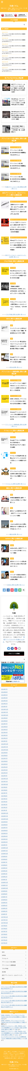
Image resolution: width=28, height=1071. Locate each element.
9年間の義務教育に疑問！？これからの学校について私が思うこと (18, 500)
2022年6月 (4, 761)
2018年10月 (4, 888)
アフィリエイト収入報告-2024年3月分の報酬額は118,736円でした (18, 179)
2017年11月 (4, 920)
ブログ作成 (14, 1051)
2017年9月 (4, 925)
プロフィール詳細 (14, 653)
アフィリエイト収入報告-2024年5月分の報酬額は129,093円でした (18, 166)
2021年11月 (4, 781)
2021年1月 (4, 810)
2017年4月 (4, 940)
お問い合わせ (20, 1058)
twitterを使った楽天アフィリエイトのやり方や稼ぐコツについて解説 (18, 550)
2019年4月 (4, 871)
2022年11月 (4, 747)
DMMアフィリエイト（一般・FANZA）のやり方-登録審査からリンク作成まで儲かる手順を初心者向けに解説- (14, 1027)
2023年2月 (4, 738)
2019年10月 (4, 853)
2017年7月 (4, 931)
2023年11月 (4, 712)
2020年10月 (4, 819)
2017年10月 (4, 923)
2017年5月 (4, 937)
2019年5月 (4, 868)
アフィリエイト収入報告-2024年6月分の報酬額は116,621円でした (18, 152)
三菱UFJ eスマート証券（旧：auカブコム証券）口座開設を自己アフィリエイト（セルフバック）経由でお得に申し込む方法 (18, 209)
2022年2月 (4, 773)
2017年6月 (4, 934)
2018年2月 (4, 911)
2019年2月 (4, 876)
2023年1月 (4, 741)
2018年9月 (4, 891)
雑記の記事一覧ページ (16, 534)
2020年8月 (4, 825)
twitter (11, 1054)
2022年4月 (4, 767)
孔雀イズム (14, 6)
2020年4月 (4, 836)
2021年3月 (4, 804)
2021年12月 (4, 778)
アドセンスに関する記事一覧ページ (16, 484)
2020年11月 (4, 816)
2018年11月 (4, 885)
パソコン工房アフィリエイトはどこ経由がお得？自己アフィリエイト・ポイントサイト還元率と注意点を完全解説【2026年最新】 (18, 227)
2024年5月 (4, 695)
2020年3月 (4, 839)
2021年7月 (4, 793)
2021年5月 (4, 799)
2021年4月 (4, 801)
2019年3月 (4, 874)
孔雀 (2, 1018)
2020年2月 (4, 842)
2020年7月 (4, 827)
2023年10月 (4, 715)
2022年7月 (4, 758)
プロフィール (13, 1056)
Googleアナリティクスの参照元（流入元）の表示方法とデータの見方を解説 (18, 359)
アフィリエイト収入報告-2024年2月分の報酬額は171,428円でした (14, 1006)
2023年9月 (4, 718)
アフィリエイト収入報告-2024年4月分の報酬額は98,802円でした (14, 997)
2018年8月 (4, 894)
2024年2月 (4, 703)
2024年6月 (4, 692)
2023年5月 (4, 729)
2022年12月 (4, 744)
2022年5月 (4, 764)
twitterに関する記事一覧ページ (16, 585)
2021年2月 (4, 807)
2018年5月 (4, 902)
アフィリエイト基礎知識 (18, 1053)
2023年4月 (4, 732)
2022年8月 (4, 755)
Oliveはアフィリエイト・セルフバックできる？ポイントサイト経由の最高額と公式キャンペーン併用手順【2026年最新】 (18, 245)
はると (17, 1035)
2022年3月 (4, 770)
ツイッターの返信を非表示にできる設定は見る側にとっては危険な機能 (18, 577)
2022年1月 (4, 776)
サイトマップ (21, 1056)
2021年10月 (4, 784)
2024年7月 (4, 689)
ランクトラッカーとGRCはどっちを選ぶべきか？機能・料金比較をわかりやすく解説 (18, 331)
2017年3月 (4, 943)
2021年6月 (4, 796)
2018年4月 (4, 905)
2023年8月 (4, 721)
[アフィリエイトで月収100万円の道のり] (16, 590)
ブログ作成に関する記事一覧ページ (16, 314)
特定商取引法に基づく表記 (10, 1058)
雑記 (9, 1051)
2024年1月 (4, 706)
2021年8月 (4, 790)
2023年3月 (4, 735)
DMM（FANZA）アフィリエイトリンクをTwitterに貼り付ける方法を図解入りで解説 (18, 401)
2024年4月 (4, 698)
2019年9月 (4, 856)
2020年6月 (4, 830)
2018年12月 (4, 882)
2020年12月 (4, 813)
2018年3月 (4, 908)
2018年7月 (4, 897)
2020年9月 (4, 822)
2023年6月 (4, 727)
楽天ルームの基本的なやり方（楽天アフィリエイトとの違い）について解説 (18, 513)
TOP (5, 1051)
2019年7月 (4, 862)
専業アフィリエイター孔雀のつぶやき (14, 639)
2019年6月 (4, 865)
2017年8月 (4, 928)
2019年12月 (4, 848)
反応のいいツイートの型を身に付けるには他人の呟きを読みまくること (18, 564)
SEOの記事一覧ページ (16, 367)
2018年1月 (4, 914)
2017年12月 (4, 917)
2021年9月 (4, 787)
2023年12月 (4, 709)
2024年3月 (4, 701)
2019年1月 (4, 879)
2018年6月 (4, 900)
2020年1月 (4, 845)
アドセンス (6, 1054)
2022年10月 (4, 750)
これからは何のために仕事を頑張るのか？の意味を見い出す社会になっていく (18, 526)
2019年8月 (4, 859)
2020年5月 (4, 833)
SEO (10, 1053)
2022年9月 (4, 752)
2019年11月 (4, 851)
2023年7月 (4, 724)
